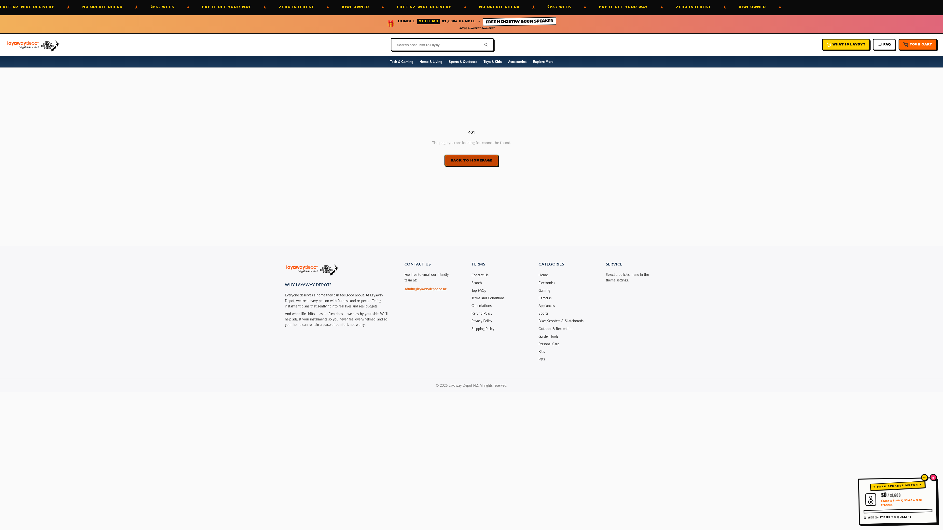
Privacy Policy (482, 321)
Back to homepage (471, 160)
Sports (543, 313)
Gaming (544, 290)
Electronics (547, 283)
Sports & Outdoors (463, 62)
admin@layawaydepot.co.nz (425, 289)
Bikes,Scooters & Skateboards (561, 321)
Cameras (545, 298)
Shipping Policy (483, 329)
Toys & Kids (493, 62)
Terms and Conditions (488, 298)
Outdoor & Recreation (555, 329)
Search (477, 283)
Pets (542, 359)
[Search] (484, 44)
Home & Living (431, 62)
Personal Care (549, 344)
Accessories (517, 62)
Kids (542, 351)
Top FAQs (479, 290)
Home (543, 275)
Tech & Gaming (401, 62)
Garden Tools (548, 336)
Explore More (543, 62)
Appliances (547, 306)
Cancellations (482, 306)
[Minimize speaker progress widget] (924, 477)
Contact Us (480, 275)
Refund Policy (482, 313)
